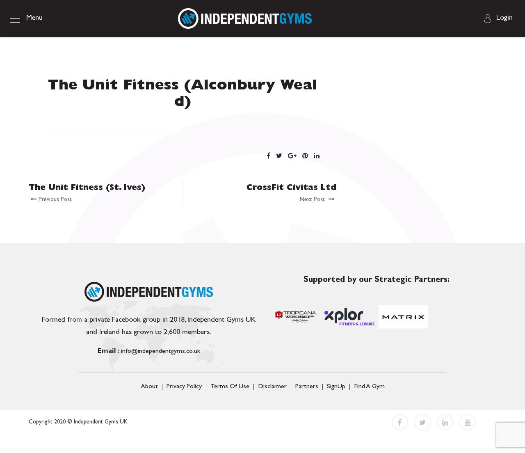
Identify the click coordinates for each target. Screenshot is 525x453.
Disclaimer (272, 387)
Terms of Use (229, 387)
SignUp (336, 387)
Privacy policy (184, 387)
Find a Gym (369, 387)
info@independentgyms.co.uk (149, 351)
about (149, 387)
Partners (306, 387)
